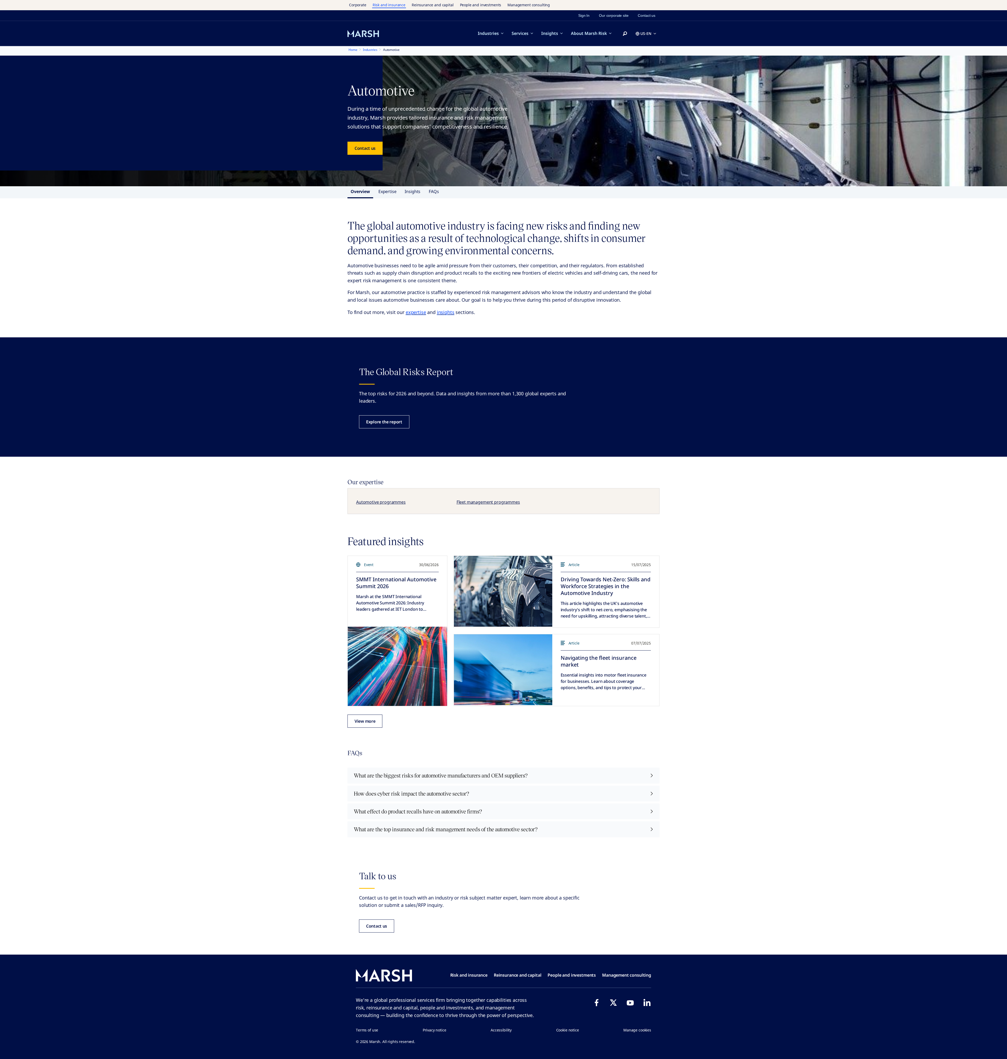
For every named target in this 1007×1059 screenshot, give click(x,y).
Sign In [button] (584, 15)
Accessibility (501, 1030)
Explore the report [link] (384, 422)
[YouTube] (630, 1002)
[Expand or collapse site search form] (625, 34)
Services (520, 33)
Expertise (387, 191)
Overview (360, 191)
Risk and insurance (389, 4)
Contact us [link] (646, 15)
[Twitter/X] (613, 1002)
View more (365, 721)
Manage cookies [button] (637, 1030)
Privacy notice (434, 1030)
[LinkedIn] (647, 1002)
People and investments (480, 4)
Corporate (357, 4)
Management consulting (528, 4)
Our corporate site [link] (613, 15)
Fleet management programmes (488, 502)
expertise (416, 312)
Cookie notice (567, 1030)
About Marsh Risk (589, 33)
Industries (488, 33)
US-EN (645, 33)
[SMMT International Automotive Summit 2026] (397, 666)
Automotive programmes (381, 502)
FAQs (434, 191)
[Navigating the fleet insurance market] (503, 669)
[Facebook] (596, 1002)
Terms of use (367, 1030)
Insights (549, 33)
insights (445, 312)
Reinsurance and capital (433, 4)
